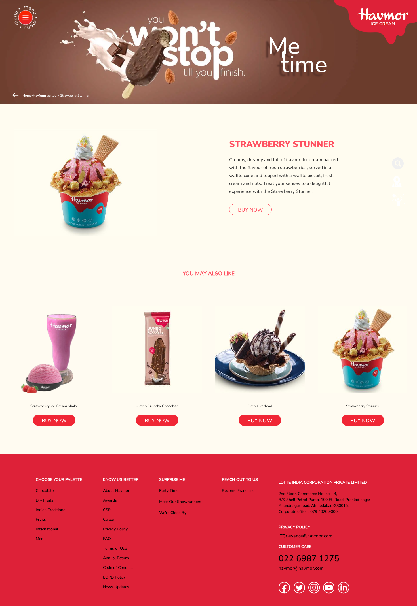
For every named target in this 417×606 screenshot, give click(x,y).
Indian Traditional (51, 510)
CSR (107, 510)
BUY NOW (250, 209)
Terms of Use (115, 548)
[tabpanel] (208, 52)
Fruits (41, 519)
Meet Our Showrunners (180, 501)
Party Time (168, 490)
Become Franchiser (239, 490)
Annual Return (116, 558)
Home (26, 95)
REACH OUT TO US (240, 479)
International (47, 529)
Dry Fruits (44, 500)
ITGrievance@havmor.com (305, 536)
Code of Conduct (118, 567)
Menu (41, 538)
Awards (110, 500)
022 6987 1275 (309, 558)
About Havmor (116, 490)
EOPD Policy (114, 577)
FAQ (107, 538)
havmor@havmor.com (301, 568)
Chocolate (45, 490)
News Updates (116, 587)
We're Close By (172, 512)
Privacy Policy (115, 529)
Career (108, 519)
